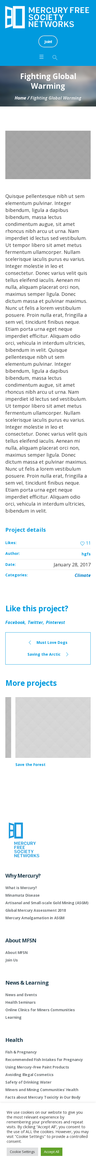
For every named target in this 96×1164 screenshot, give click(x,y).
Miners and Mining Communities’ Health (41, 1089)
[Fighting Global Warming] (48, 155)
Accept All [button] (51, 1151)
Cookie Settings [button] (22, 1151)
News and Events (21, 994)
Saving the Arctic (44, 654)
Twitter (35, 622)
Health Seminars (20, 1002)
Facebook (15, 622)
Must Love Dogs (52, 642)
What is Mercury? (21, 887)
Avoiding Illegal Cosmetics (29, 1074)
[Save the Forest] (48, 727)
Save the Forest (20, 764)
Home (20, 98)
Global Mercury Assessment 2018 (35, 910)
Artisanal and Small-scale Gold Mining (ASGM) (46, 902)
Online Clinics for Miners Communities (40, 1009)
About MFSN (16, 952)
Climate (83, 575)
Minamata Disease (22, 895)
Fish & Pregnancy (21, 1052)
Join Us (11, 960)
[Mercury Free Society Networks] (48, 17)
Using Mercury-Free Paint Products (37, 1067)
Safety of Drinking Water (28, 1082)
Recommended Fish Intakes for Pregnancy (44, 1059)
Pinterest (55, 622)
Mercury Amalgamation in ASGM (35, 917)
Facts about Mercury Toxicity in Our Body (42, 1097)
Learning (13, 1017)
